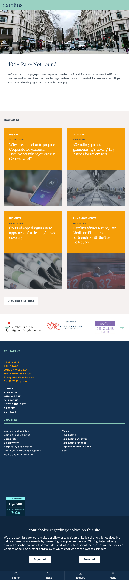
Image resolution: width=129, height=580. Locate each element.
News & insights (15, 404)
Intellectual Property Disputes (22, 450)
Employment (11, 442)
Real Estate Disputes (74, 438)
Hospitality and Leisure (18, 446)
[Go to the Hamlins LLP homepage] (64, 5)
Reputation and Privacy (76, 446)
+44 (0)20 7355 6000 (18, 373)
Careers (9, 408)
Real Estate (69, 434)
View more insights (21, 301)
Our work (11, 400)
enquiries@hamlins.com (20, 377)
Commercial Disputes (17, 434)
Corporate (10, 438)
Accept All (40, 559)
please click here (95, 549)
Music (65, 430)
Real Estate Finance (74, 442)
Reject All (89, 559)
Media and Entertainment (19, 454)
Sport (65, 450)
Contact (10, 411)
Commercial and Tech (17, 430)
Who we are (12, 396)
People (9, 388)
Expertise (11, 392)
